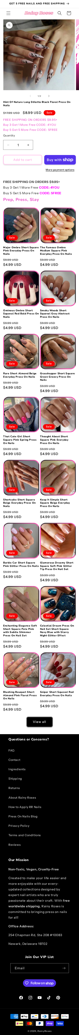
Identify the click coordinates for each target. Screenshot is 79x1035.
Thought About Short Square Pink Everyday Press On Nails (54, 440)
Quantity (9, 135)
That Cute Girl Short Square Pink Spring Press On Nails (19, 440)
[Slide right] (49, 96)
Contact (14, 760)
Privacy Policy (18, 826)
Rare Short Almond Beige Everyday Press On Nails (20, 375)
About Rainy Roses (22, 797)
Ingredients (17, 769)
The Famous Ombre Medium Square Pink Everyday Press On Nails (56, 251)
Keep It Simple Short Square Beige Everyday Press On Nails (55, 503)
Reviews (14, 845)
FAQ (11, 750)
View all (39, 722)
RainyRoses (44, 1031)
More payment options (60, 169)
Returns (14, 788)
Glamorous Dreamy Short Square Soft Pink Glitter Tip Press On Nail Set (57, 566)
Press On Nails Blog (22, 816)
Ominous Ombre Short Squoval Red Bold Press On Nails (21, 314)
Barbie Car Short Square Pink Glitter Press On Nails (21, 564)
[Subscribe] (64, 968)
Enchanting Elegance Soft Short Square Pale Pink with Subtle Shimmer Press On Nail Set (20, 630)
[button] (8, 13)
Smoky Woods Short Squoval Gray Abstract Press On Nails (55, 314)
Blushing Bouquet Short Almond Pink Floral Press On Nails (20, 695)
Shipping (15, 778)
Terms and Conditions (24, 835)
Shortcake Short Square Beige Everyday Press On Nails (19, 503)
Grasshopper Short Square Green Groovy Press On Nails (57, 377)
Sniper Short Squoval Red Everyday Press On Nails (57, 694)
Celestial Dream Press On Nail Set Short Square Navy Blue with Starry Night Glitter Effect (57, 630)
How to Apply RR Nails (25, 807)
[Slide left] (30, 96)
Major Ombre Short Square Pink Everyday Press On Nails (21, 251)
